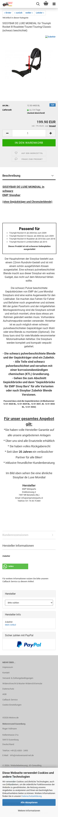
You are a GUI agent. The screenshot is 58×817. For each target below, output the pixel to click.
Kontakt (6, 672)
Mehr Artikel (10, 625)
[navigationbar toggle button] (54, 4)
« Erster (7, 13)
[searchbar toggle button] (38, 4)
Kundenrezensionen (15, 535)
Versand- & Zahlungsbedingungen (17, 678)
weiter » (29, 13)
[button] (7, 133)
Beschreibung (11, 175)
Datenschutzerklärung (31, 796)
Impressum (7, 667)
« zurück (18, 13)
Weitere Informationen (29, 810)
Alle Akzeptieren (29, 802)
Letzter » (40, 13)
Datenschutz (8, 689)
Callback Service (10, 699)
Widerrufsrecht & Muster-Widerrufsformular (22, 683)
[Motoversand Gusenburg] (6, 4)
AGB (4, 694)
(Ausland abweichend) (36, 113)
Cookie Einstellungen (11, 705)
